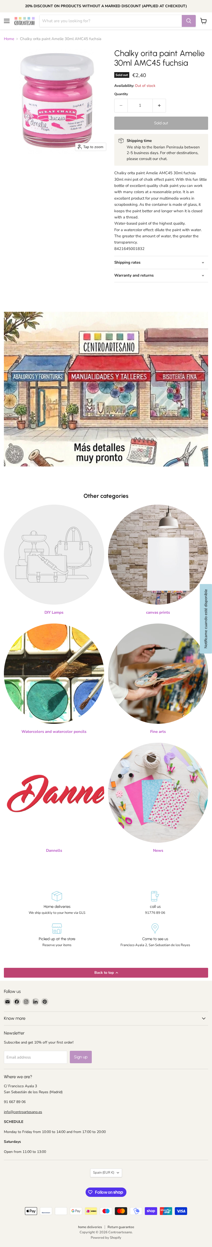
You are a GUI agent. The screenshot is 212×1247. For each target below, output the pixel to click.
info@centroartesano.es (23, 1111)
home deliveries (90, 1227)
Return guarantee (121, 1227)
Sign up (81, 1056)
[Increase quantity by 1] (159, 105)
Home (9, 39)
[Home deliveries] (56, 903)
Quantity (121, 94)
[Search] (189, 21)
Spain (103, 1172)
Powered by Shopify (106, 1237)
